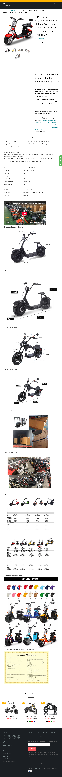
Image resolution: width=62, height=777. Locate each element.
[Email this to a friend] (53, 118)
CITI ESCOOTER (6, 4)
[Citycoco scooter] (31, 573)
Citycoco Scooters (7, 753)
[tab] (31, 137)
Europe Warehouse (7, 745)
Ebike (26, 3)
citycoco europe (50, 124)
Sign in (50, 4)
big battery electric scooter (45, 120)
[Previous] (53, 11)
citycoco (54, 122)
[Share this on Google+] (50, 118)
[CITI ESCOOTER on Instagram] (14, 737)
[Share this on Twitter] (40, 118)
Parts (28, 6)
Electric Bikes (6, 756)
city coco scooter (47, 122)
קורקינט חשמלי (38, 129)
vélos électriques (43, 127)
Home (20, 3)
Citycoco (33, 3)
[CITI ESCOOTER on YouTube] (9, 737)
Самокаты (49, 127)
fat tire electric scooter (50, 126)
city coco (41, 122)
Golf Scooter (20, 6)
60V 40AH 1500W (40, 56)
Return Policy (32, 736)
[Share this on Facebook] (43, 118)
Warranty (53, 732)
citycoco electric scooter (40, 124)
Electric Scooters (7, 750)
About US (31, 732)
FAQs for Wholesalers (42, 732)
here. (33, 765)
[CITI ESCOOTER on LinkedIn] (19, 737)
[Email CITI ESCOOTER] (5, 741)
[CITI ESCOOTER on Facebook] (5, 737)
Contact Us (36, 6)
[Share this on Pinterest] (46, 118)
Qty (36, 62)
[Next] (57, 11)
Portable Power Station (8, 758)
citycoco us (41, 126)
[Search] (54, 4)
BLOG (40, 736)
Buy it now (50, 67)
